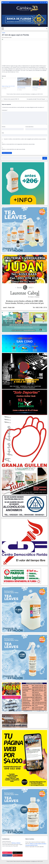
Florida (3, 32)
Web (3, 133)
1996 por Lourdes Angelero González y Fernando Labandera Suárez (35, 844)
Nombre (3, 126)
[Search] (47, 29)
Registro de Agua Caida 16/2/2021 (8, 86)
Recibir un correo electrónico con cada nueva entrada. (13, 149)
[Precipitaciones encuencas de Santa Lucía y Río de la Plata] (24, 81)
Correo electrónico (29, 126)
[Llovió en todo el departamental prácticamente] (40, 81)
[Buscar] (44, 158)
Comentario (5, 110)
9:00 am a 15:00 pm (16, 843)
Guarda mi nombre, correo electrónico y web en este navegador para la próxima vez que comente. (25, 139)
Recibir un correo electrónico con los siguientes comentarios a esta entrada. (18, 144)
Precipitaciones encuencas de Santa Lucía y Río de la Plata (24, 86)
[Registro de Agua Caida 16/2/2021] (9, 81)
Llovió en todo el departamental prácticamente (38, 86)
